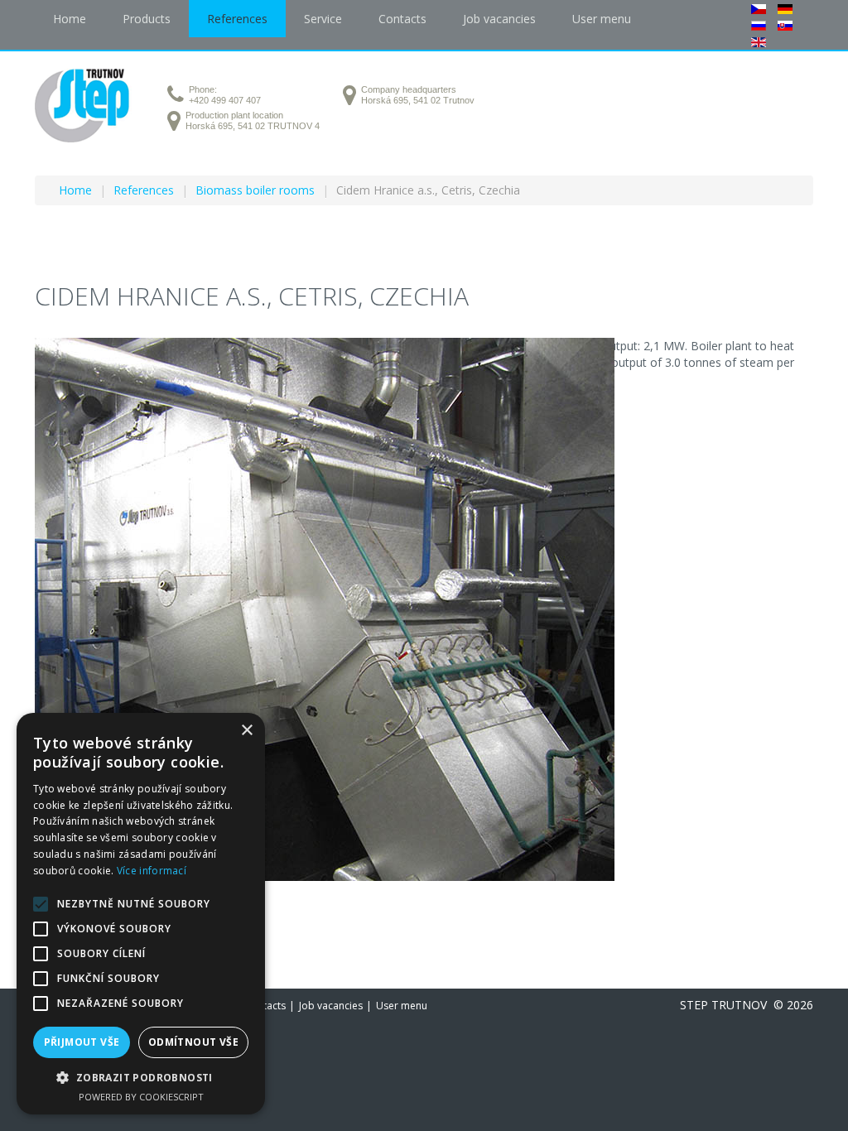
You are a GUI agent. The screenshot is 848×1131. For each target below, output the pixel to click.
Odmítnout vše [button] (193, 1042)
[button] (140, 1077)
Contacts (265, 1006)
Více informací (151, 871)
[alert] (141, 913)
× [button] (246, 730)
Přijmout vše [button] (82, 1042)
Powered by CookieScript (141, 1096)
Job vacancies (331, 1006)
